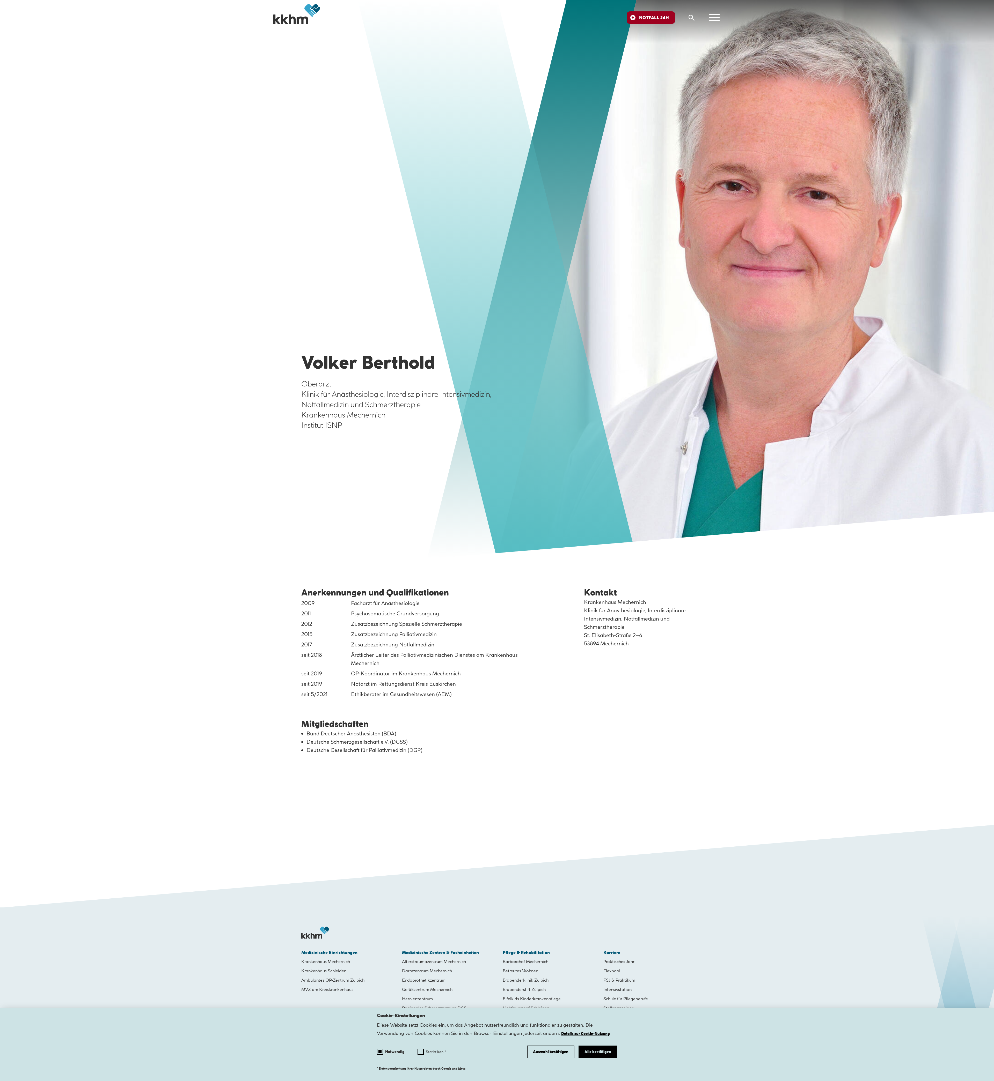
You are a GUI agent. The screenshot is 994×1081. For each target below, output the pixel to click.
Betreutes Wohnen (520, 970)
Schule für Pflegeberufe (625, 998)
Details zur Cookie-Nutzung (585, 1033)
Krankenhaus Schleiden (323, 970)
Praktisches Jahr (618, 961)
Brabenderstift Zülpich (524, 989)
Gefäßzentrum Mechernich (427, 989)
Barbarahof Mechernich (525, 961)
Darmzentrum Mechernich (427, 970)
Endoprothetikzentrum (423, 980)
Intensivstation (617, 989)
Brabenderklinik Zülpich (526, 980)
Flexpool (611, 970)
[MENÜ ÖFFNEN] (714, 17)
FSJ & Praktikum (619, 980)
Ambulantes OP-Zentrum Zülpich (332, 980)
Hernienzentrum (417, 998)
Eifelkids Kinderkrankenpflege (532, 998)
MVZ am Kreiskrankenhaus (327, 989)
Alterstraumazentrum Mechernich (434, 961)
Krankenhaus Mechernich (325, 961)
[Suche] (692, 17)
